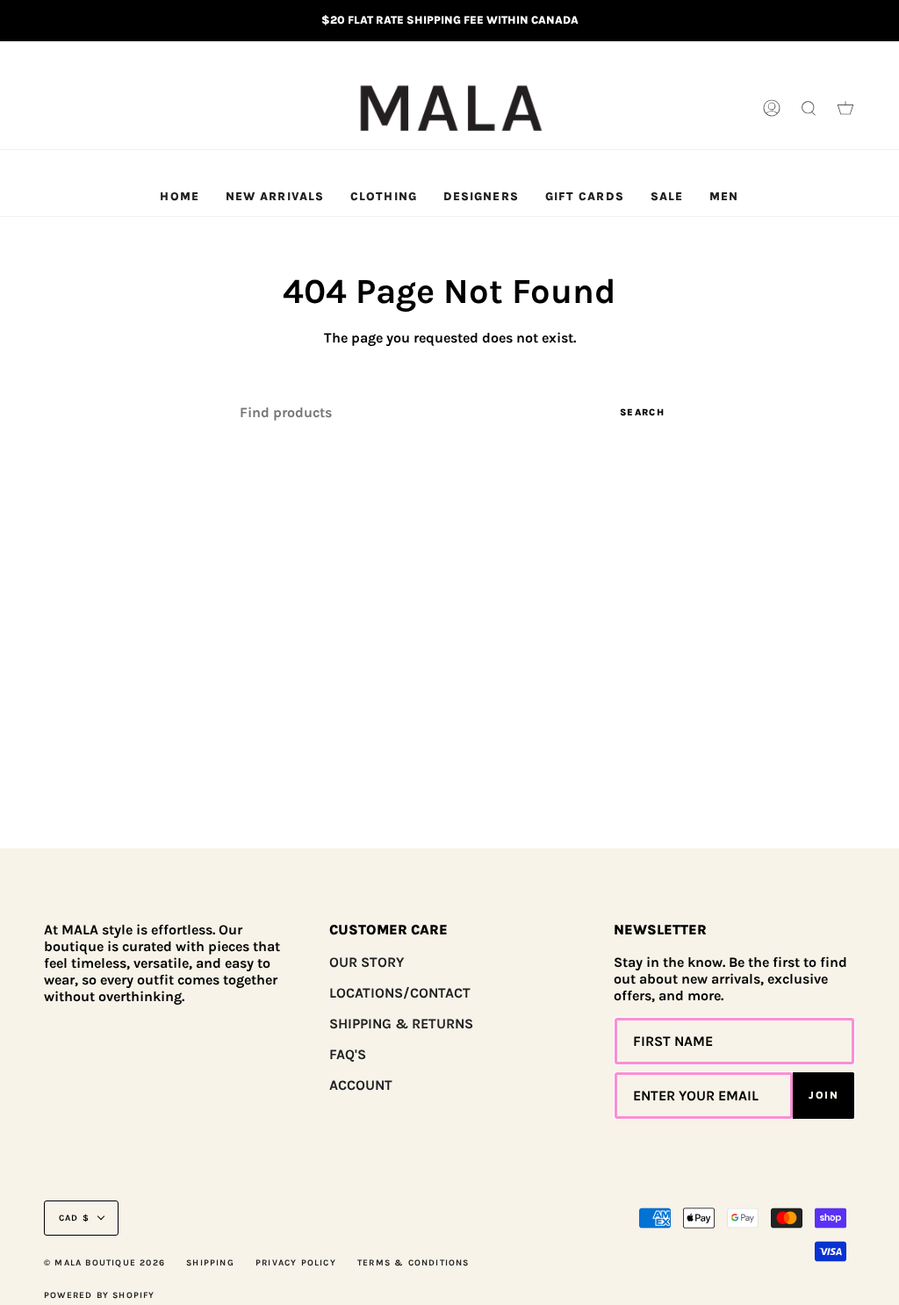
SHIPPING (210, 1263)
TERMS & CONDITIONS (413, 1263)
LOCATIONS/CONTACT (400, 992)
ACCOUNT (360, 1085)
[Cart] (845, 109)
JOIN (823, 1095)
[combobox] (449, 412)
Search (642, 412)
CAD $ (74, 1218)
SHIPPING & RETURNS (401, 1023)
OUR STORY (366, 962)
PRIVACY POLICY (295, 1263)
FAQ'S (347, 1054)
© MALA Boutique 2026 (104, 1263)
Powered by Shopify (99, 1295)
